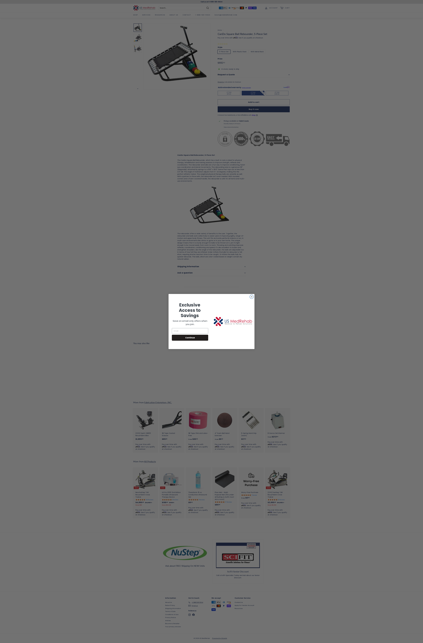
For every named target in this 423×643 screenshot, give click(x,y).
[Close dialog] (252, 297)
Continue (190, 337)
